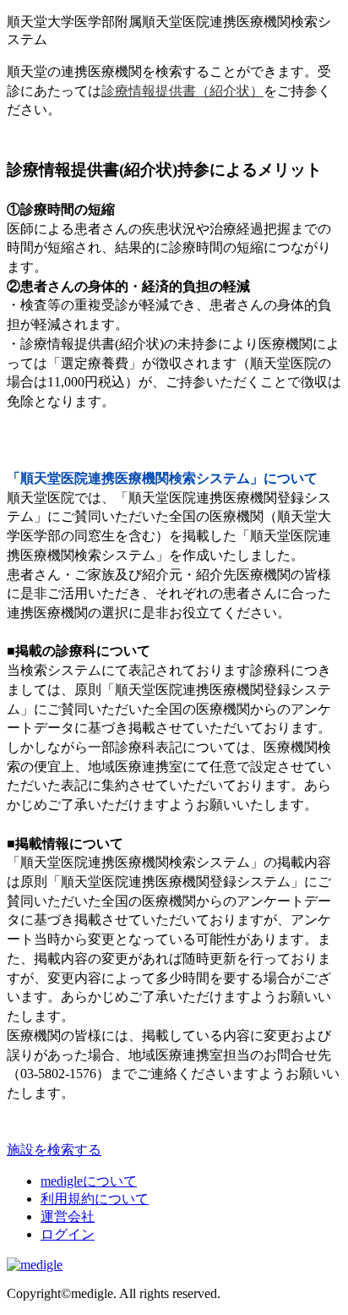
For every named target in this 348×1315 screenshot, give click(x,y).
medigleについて (89, 1181)
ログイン (68, 1234)
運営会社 (68, 1216)
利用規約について (95, 1199)
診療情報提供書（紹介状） (182, 91)
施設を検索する (54, 1149)
